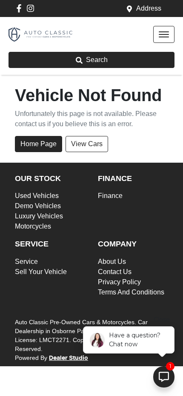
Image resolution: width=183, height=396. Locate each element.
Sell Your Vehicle (41, 271)
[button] (163, 34)
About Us (112, 261)
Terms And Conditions (131, 292)
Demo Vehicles (38, 205)
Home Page (38, 143)
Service (26, 261)
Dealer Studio (68, 358)
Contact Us (115, 271)
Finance (110, 195)
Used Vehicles (37, 195)
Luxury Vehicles (39, 216)
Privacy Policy (119, 282)
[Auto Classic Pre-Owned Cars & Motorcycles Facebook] (20, 8)
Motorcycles (33, 226)
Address (148, 8)
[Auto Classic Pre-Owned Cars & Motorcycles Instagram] (32, 8)
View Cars (87, 143)
